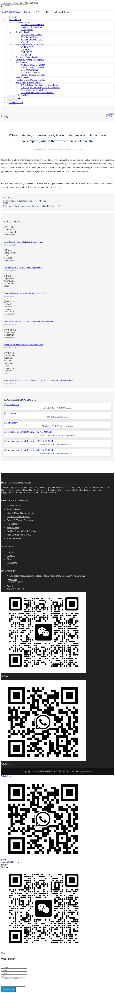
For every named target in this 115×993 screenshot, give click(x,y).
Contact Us (16, 102)
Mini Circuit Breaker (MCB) (19, 535)
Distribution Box (14, 505)
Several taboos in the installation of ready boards (24, 201)
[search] (2, 8)
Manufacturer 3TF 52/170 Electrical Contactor (57, 426)
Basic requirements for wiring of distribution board (24, 293)
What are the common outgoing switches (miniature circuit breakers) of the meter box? (38, 380)
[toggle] (68, 12)
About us (11, 555)
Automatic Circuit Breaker (18, 516)
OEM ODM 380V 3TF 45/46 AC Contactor (57, 408)
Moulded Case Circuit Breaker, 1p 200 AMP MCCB (57, 453)
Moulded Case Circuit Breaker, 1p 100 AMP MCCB (57, 444)
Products (10, 552)
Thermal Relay (13, 527)
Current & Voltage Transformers (21, 520)
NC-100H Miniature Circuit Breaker (37, 92)
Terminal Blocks (14, 509)
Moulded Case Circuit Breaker (20, 513)
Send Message (8, 989)
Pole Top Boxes (23, 95)
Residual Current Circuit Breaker (21, 531)
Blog (9, 559)
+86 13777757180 (10, 3)
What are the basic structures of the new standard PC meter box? (31, 206)
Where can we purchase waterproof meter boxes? (23, 345)
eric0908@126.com (29, 3)
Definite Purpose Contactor (33, 75)
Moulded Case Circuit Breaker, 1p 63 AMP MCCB (57, 435)
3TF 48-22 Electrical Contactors (57, 417)
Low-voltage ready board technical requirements (23, 267)
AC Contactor (13, 524)
